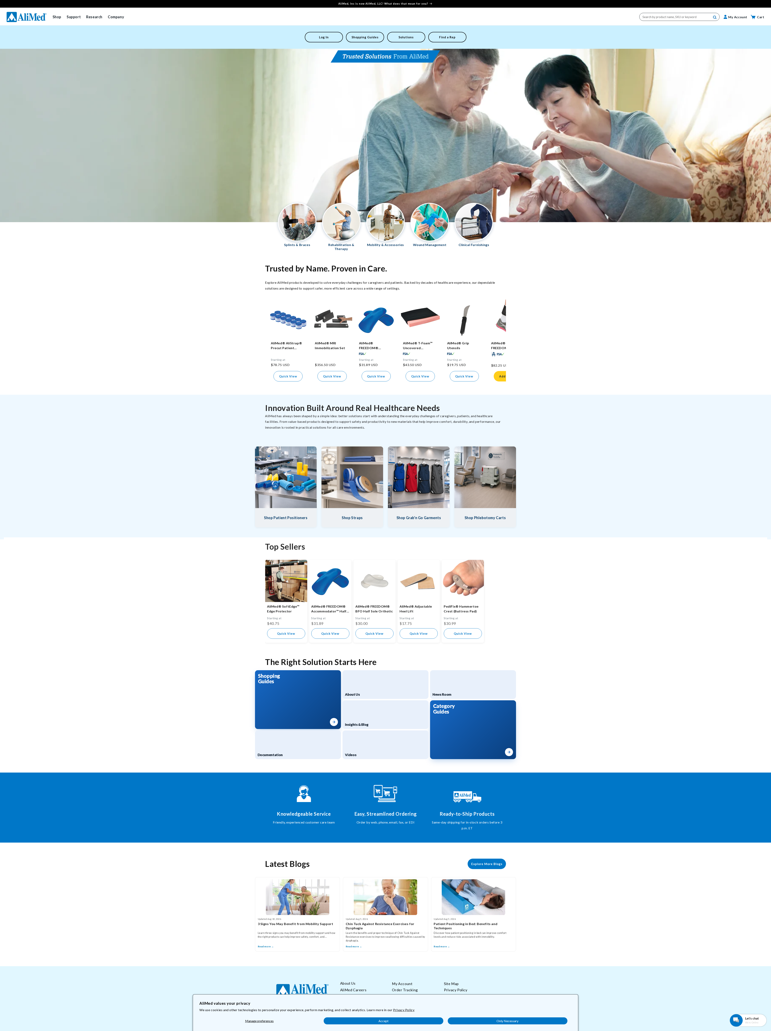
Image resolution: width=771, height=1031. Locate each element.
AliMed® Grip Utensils (458, 345)
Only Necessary (507, 1021)
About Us (348, 983)
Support (74, 17)
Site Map (451, 983)
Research (94, 17)
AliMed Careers (353, 990)
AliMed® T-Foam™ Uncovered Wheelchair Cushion (419, 345)
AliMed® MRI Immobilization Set (330, 345)
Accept (383, 1021)
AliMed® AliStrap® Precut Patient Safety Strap (286, 345)
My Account (402, 983)
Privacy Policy (403, 1010)
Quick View (288, 376)
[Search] (715, 17)
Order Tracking (405, 990)
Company (116, 17)
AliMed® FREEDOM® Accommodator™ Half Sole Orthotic (374, 345)
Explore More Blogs (486, 864)
